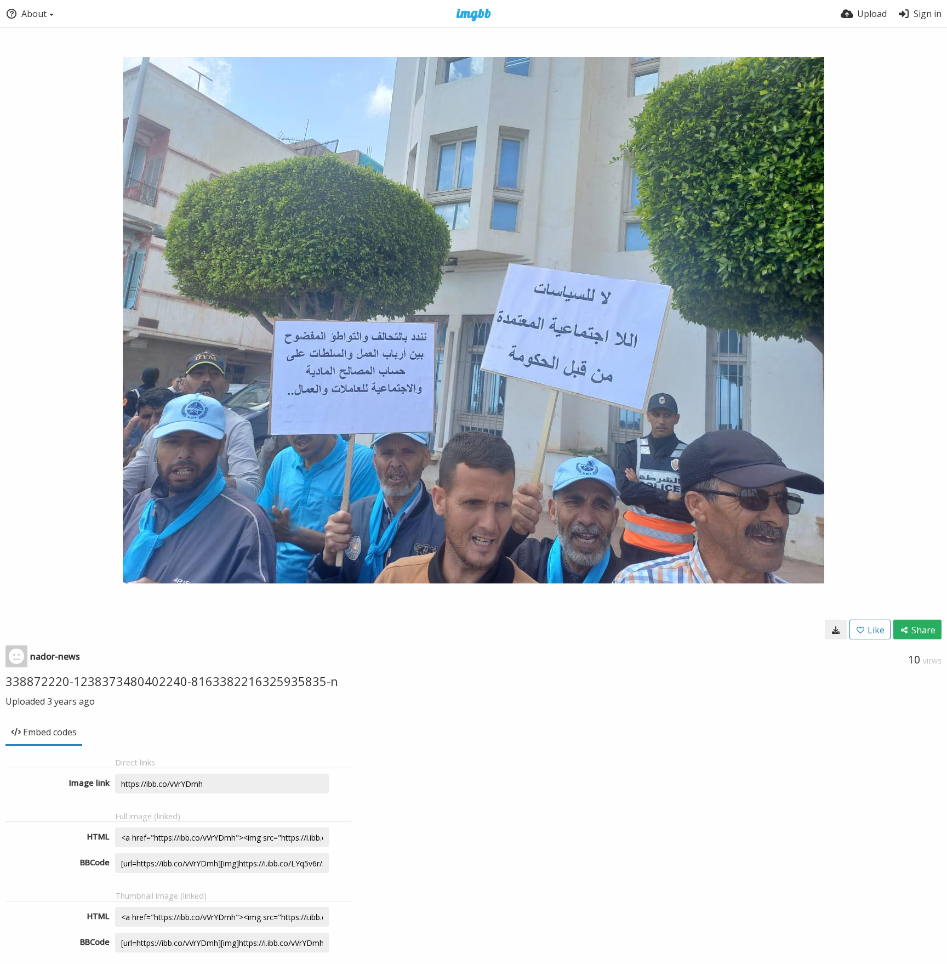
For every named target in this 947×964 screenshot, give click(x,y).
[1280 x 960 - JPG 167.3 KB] (836, 629)
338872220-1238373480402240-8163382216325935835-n (171, 681)
